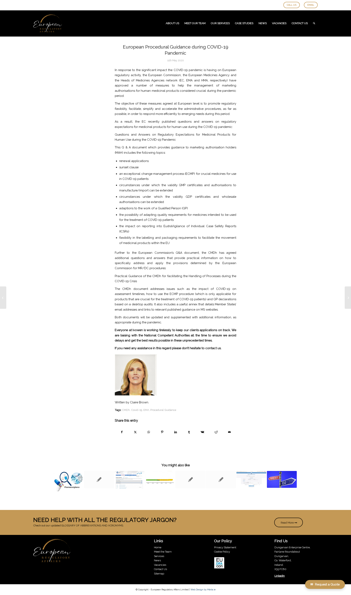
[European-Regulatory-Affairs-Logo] (47, 23)
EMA (146, 409)
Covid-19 (136, 409)
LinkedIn (279, 575)
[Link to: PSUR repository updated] (251, 479)
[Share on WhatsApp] (148, 432)
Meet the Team (163, 551)
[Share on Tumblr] (189, 432)
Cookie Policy (222, 551)
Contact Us (160, 569)
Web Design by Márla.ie (203, 589)
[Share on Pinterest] (162, 432)
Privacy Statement (225, 547)
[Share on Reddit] (216, 432)
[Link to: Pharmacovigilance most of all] (68, 481)
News (157, 560)
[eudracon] (219, 563)
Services (159, 556)
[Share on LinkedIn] (175, 432)
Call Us (291, 5)
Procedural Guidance (163, 409)
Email (310, 5)
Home (157, 547)
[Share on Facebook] (121, 432)
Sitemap (159, 573)
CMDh (126, 409)
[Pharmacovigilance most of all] (3, 297)
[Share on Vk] (202, 432)
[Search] (314, 23)
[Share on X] (135, 432)
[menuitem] (172, 23)
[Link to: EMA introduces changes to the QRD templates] (221, 479)
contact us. (213, 348)
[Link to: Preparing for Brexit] (282, 479)
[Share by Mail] (229, 432)
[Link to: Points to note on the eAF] (160, 482)
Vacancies (160, 564)
